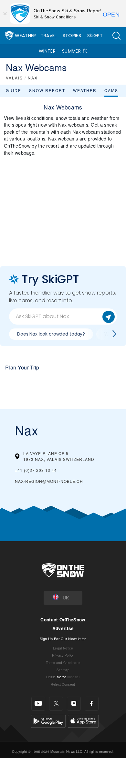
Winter (47, 51)
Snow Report (47, 90)
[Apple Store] (83, 720)
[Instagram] (74, 704)
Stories (72, 35)
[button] (116, 35)
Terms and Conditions (63, 662)
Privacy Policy (63, 655)
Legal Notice (63, 648)
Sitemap (63, 669)
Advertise (63, 628)
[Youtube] (38, 704)
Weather (25, 35)
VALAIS (14, 77)
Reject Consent (63, 684)
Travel (49, 35)
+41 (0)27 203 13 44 (36, 470)
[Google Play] (48, 720)
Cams (111, 90)
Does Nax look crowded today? (51, 334)
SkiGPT (95, 35)
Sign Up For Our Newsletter (63, 638)
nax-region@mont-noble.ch (49, 481)
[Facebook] (92, 704)
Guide (13, 90)
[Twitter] (56, 704)
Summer (71, 51)
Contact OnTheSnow (62, 620)
